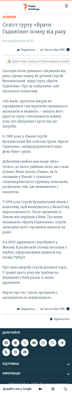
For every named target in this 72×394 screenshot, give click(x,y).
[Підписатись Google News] (15, 343)
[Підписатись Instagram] (43, 343)
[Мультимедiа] (40, 389)
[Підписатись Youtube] (34, 343)
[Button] (26, 50)
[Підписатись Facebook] (6, 343)
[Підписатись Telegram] (62, 343)
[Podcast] (15, 352)
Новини (9, 17)
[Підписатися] (25, 352)
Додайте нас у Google (17, 389)
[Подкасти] (53, 389)
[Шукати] (65, 389)
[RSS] (6, 352)
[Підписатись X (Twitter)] (25, 343)
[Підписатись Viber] (52, 343)
